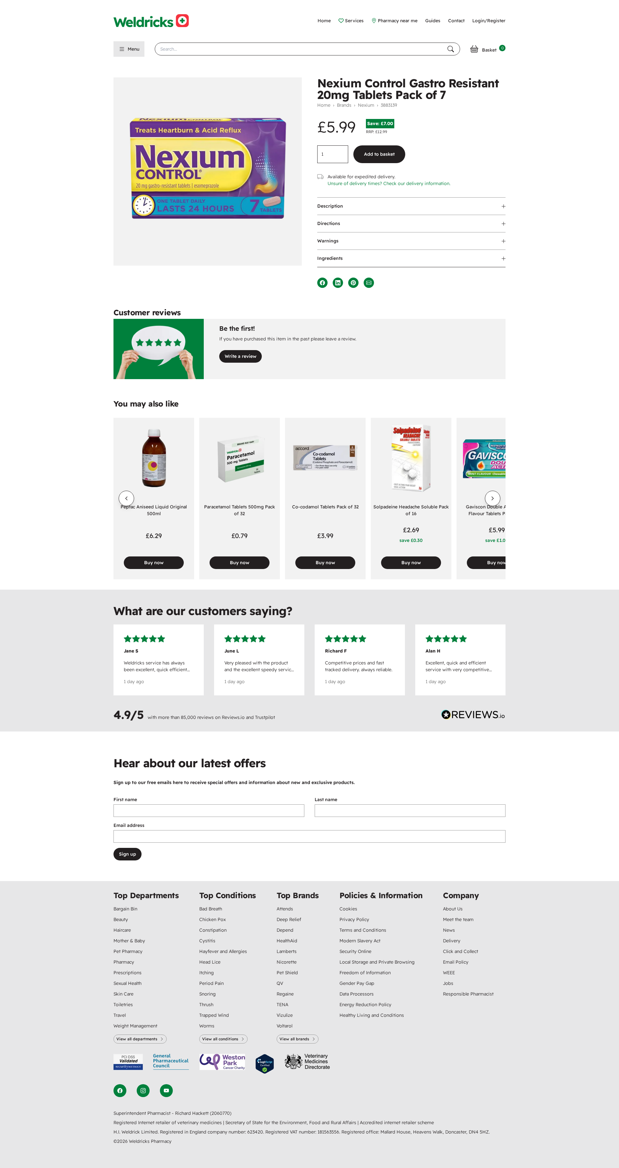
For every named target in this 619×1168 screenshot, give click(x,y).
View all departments (136, 1038)
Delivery (451, 941)
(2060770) (220, 1113)
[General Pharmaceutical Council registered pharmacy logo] (171, 1064)
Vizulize (285, 1015)
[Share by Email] (369, 283)
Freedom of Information (365, 973)
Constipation (213, 930)
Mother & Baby (129, 941)
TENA (282, 1004)
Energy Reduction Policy (365, 1004)
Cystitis (207, 941)
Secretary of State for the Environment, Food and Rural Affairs (291, 1122)
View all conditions (220, 1038)
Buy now (153, 562)
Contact (456, 21)
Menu (133, 49)
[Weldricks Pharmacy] (156, 20)
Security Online (355, 951)
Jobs (448, 983)
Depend (285, 930)
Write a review (240, 356)
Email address (128, 825)
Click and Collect (460, 951)
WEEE (449, 973)
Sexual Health (127, 983)
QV (280, 983)
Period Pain (211, 983)
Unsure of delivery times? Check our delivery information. (389, 183)
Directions (328, 223)
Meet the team (458, 919)
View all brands (294, 1038)
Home (324, 21)
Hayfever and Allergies (223, 951)
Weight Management (135, 1026)
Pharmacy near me (398, 21)
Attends (285, 909)
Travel (119, 1015)
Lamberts (287, 951)
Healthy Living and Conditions (371, 1015)
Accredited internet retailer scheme (397, 1122)
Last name (326, 799)
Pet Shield (287, 973)
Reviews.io (233, 717)
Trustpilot (265, 717)
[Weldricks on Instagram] (143, 1090)
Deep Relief (289, 919)
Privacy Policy (354, 919)
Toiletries (123, 1004)
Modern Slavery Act (359, 941)
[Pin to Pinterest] (353, 283)
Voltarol (284, 1026)
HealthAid (287, 941)
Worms (206, 1026)
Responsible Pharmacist (468, 994)
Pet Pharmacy (127, 951)
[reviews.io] (473, 716)
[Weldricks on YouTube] (166, 1090)
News (449, 930)
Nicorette (287, 962)
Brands (344, 105)
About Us (453, 909)
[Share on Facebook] (322, 283)
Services (354, 21)
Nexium (366, 105)
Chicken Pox (212, 919)
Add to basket (379, 154)
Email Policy (455, 962)
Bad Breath (210, 909)
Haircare (122, 930)
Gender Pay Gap (356, 983)
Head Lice (210, 962)
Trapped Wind (214, 1015)
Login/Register (489, 21)
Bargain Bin (125, 909)
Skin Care (123, 994)
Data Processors (356, 994)
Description (330, 206)
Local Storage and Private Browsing (377, 962)
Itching (206, 973)
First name (125, 799)
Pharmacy (123, 962)
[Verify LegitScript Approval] (264, 1064)
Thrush (206, 1004)
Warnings (328, 241)
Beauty (120, 919)
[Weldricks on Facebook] (119, 1090)
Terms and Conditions (362, 930)
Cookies (348, 909)
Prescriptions (127, 973)
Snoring (207, 994)
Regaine (285, 994)
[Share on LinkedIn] (338, 283)
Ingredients (330, 258)
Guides (432, 21)
